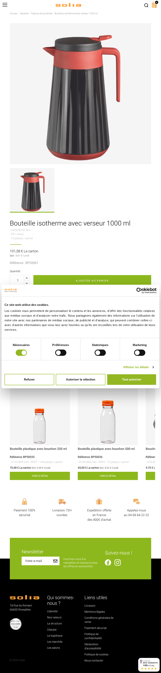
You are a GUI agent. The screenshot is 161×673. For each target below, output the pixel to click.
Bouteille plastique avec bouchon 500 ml (106, 449)
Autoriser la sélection (80, 379)
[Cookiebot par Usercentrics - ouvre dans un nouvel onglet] (139, 290)
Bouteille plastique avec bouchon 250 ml (38, 449)
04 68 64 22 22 (138, 515)
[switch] (60, 353)
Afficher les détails (136, 367)
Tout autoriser (131, 379)
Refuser (29, 379)
